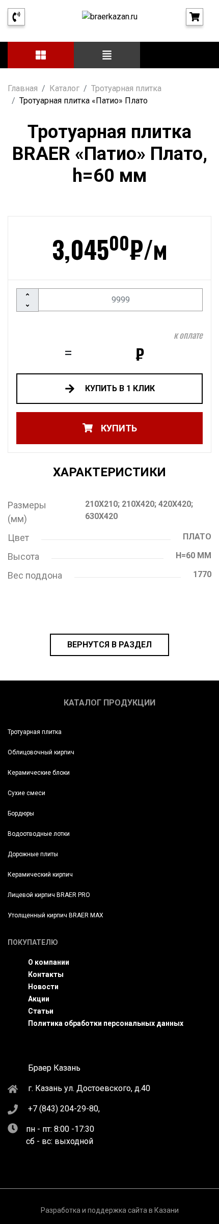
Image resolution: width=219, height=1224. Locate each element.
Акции (38, 999)
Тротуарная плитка (35, 732)
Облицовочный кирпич (41, 752)
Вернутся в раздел (109, 644)
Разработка (60, 1210)
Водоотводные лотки (39, 833)
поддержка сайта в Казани (133, 1210)
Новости (43, 987)
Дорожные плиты (33, 854)
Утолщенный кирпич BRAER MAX (55, 915)
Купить (119, 428)
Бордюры (21, 813)
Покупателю (33, 942)
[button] (41, 55)
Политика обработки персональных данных (105, 1023)
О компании (48, 962)
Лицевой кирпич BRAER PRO (49, 895)
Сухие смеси (26, 793)
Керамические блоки (39, 772)
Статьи (40, 1011)
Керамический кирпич (40, 874)
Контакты (46, 974)
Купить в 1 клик (119, 388)
